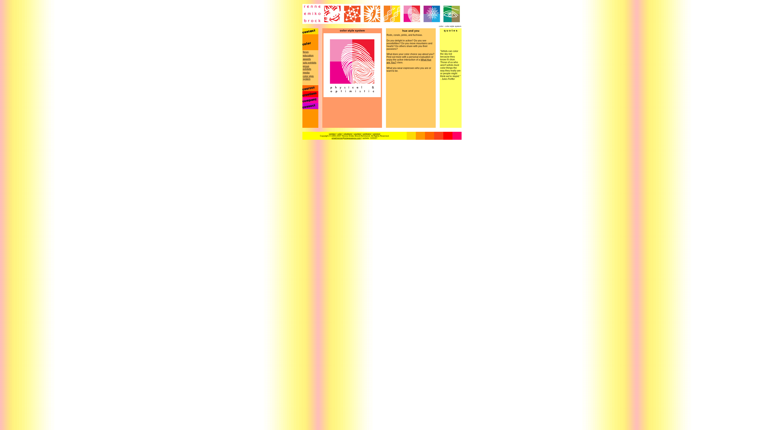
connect (376, 134)
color (339, 134)
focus (306, 52)
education (308, 55)
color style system (308, 77)
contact (332, 134)
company (367, 134)
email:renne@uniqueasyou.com (346, 138)
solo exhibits (309, 62)
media (306, 72)
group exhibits (307, 67)
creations (348, 134)
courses (357, 134)
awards (307, 59)
